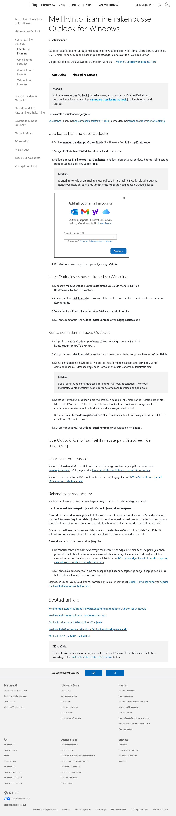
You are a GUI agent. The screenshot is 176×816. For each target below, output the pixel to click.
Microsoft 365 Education (129, 707)
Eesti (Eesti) (14, 793)
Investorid (123, 761)
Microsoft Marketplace (70, 766)
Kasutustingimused (83, 809)
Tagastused (66, 701)
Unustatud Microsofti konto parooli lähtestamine (121, 470)
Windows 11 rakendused (14, 707)
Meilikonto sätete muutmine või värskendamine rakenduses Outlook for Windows (97, 608)
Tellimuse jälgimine (69, 707)
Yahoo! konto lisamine (25, 82)
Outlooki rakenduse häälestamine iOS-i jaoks (75, 622)
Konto (105, 120)
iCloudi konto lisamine (25, 72)
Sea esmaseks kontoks (86, 120)
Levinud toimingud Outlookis (26, 123)
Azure (6, 755)
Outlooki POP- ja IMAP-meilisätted (69, 636)
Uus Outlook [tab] (59, 74)
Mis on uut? (22, 149)
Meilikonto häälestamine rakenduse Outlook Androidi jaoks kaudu (88, 629)
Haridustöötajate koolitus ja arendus (134, 718)
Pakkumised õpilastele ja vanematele (134, 723)
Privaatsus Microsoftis (128, 755)
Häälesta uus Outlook (27, 31)
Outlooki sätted (24, 133)
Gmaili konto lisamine (24, 61)
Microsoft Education (127, 690)
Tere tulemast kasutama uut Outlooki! (29, 21)
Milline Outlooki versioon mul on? (136, 61)
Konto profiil (66, 690)
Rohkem (87, 4)
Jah (93, 673)
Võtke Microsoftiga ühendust (45, 809)
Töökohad (123, 744)
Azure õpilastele (125, 729)
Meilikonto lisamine (23, 51)
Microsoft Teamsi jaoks (13, 783)
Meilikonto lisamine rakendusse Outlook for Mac (78, 615)
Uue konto (55, 120)
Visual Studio (66, 783)
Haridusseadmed (126, 696)
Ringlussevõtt (67, 712)
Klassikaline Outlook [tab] (85, 74)
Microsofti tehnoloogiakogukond (74, 761)
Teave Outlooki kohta (27, 158)
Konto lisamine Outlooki (24, 41)
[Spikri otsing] (159, 4)
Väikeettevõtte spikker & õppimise (92, 657)
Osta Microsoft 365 (108, 4)
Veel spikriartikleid (26, 166)
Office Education (125, 712)
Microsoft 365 (48, 4)
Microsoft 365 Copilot (13, 777)
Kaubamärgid (100, 809)
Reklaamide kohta (118, 809)
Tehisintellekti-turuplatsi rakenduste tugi (78, 755)
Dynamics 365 (10, 761)
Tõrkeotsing (22, 141)
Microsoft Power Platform (71, 772)
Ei (115, 673)
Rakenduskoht (58, 40)
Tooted (72, 4)
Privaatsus (66, 809)
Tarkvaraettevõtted (69, 777)
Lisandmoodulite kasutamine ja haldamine (30, 110)
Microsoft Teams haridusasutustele (133, 701)
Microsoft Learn (67, 750)
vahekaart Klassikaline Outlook (108, 99)
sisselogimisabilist (59, 470)
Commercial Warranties (71, 718)
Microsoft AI (9, 744)
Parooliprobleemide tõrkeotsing (146, 120)
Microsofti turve (10, 750)
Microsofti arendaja (69, 744)
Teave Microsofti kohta (128, 750)
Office (62, 4)
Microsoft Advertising (13, 772)
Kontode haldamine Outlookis (26, 98)
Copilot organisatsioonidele (15, 690)
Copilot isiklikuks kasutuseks (16, 696)
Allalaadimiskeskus (69, 696)
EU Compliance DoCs (139, 809)
